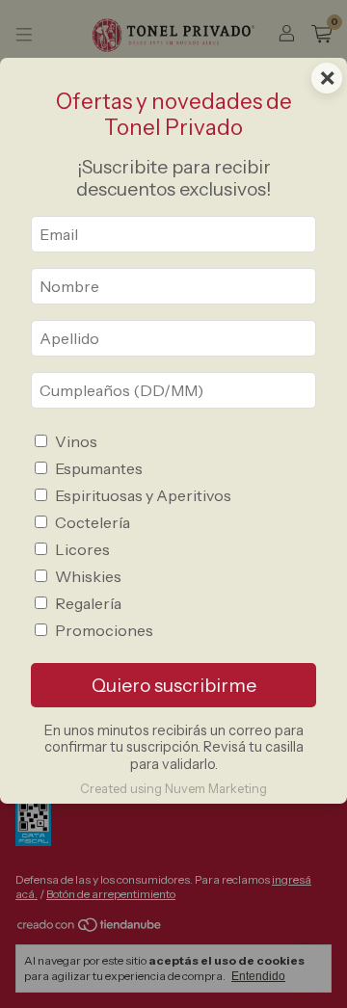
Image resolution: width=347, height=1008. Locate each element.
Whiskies (88, 576)
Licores (82, 549)
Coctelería (92, 522)
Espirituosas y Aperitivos (143, 495)
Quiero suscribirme (174, 685)
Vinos (76, 441)
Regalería (88, 603)
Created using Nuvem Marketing (173, 789)
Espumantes (99, 468)
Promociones (104, 630)
